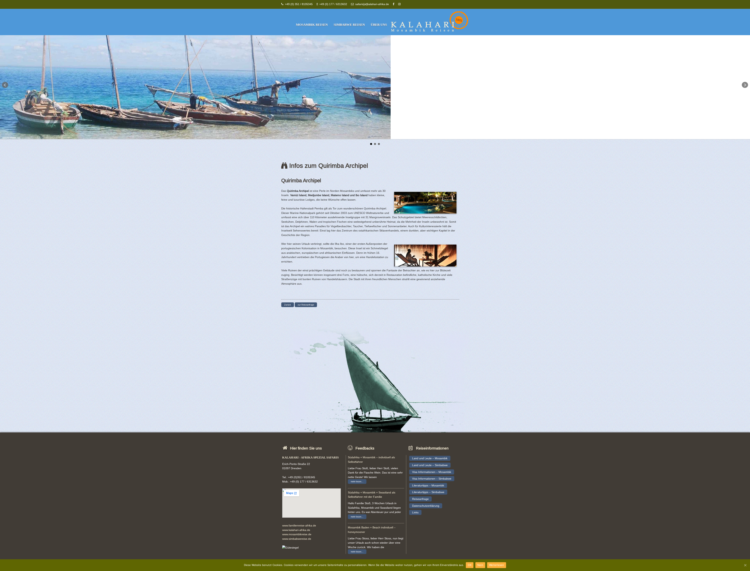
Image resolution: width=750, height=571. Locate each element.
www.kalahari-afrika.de (296, 530)
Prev (5, 85)
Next (745, 85)
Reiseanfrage (420, 498)
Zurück (287, 304)
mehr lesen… (357, 481)
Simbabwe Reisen (349, 25)
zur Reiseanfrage (306, 304)
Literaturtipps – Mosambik (428, 485)
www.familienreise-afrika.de (299, 525)
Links (415, 512)
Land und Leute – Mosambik (429, 458)
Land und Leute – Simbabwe (430, 465)
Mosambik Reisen (312, 25)
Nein (480, 565)
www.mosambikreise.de (296, 534)
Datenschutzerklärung (425, 505)
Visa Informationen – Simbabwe (431, 478)
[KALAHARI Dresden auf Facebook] (393, 4)
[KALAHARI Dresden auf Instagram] (399, 4)
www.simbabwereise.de (296, 538)
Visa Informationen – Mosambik (431, 472)
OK (469, 565)
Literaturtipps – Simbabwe (428, 492)
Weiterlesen (496, 565)
